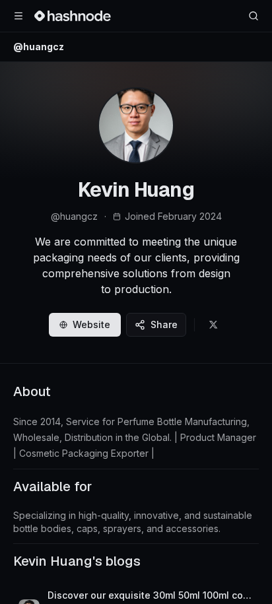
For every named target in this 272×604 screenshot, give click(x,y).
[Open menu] (18, 15)
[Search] (253, 15)
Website (91, 324)
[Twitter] (213, 324)
